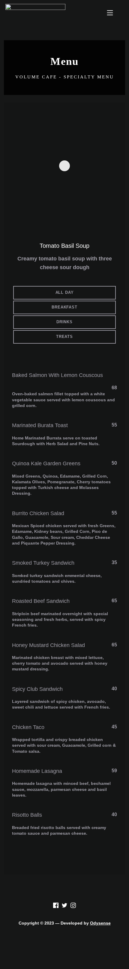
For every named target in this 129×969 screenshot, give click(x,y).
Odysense (100, 923)
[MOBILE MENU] (110, 13)
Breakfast (64, 307)
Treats (64, 336)
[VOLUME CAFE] (35, 13)
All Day (65, 292)
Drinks (64, 322)
